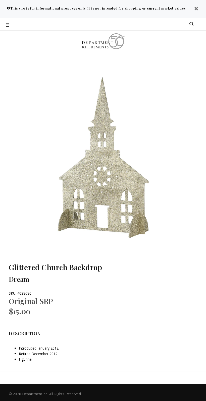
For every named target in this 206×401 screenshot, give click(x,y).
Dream (19, 279)
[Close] (196, 9)
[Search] (191, 24)
